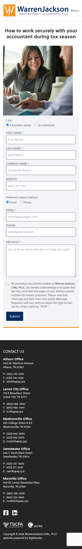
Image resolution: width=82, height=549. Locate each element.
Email (13, 202)
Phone (27, 202)
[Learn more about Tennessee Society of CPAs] (13, 525)
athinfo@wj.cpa (16, 381)
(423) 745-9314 (15, 374)
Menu (75, 10)
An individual (46, 125)
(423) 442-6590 (15, 437)
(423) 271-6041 (14, 467)
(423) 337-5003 (15, 463)
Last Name (13, 148)
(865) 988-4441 (15, 407)
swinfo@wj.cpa (15, 471)
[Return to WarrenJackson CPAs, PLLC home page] (36, 10)
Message (12, 242)
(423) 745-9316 (15, 378)
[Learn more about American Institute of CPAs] (35, 525)
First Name (13, 133)
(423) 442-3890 (16, 433)
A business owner (20, 125)
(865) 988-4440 (16, 404)
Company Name (16, 164)
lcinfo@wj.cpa (15, 411)
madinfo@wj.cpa (17, 441)
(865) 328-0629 (16, 493)
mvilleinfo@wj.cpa (17, 501)
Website (11, 179)
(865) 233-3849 (15, 497)
